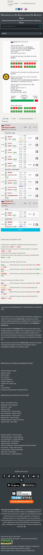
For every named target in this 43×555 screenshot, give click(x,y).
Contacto (27, 548)
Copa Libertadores (6, 379)
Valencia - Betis (5, 409)
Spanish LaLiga (5, 373)
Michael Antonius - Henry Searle (10, 415)
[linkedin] (14, 476)
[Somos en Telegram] (16, 9)
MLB (2, 385)
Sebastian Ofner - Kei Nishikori (10, 441)
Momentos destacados (26, 118)
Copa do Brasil (5, 388)
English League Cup (7, 381)
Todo (6, 118)
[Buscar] (40, 26)
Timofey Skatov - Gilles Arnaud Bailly (12, 449)
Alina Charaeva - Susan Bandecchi (11, 454)
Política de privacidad (7, 548)
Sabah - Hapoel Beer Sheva (9, 403)
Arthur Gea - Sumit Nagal (8, 452)
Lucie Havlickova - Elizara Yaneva (11, 413)
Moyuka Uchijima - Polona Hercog (11, 435)
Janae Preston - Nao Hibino (9, 422)
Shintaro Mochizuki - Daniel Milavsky (12, 437)
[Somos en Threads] (19, 9)
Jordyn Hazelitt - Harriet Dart (9, 443)
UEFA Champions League (8, 371)
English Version (10, 550)
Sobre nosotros (19, 548)
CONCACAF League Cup (8, 383)
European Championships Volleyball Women (14, 390)
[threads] (38, 476)
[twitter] (9, 476)
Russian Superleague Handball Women (8, 127)
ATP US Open (5, 377)
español (15, 3)
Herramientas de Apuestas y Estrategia (12, 546)
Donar (3, 550)
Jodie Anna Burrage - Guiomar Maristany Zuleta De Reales (18, 445)
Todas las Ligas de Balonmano (25, 550)
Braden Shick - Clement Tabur (10, 417)
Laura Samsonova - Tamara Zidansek (12, 439)
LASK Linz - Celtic (6, 407)
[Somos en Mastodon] (21, 9)
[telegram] (33, 476)
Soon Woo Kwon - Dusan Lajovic (11, 411)
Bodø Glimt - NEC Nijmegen (9, 405)
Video (14, 118)
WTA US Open (5, 375)
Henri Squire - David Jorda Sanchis (11, 447)
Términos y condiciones (32, 546)
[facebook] (4, 476)
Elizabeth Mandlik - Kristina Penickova (12, 420)
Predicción (5, 121)
